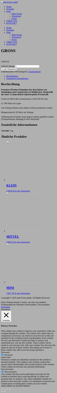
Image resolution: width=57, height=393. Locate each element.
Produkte (10, 9)
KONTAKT (11, 23)
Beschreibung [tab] (12, 76)
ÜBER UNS (11, 21)
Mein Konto (17, 14)
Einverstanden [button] (44, 305)
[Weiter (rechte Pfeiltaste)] (5, 391)
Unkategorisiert (34, 72)
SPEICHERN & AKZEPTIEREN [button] (15, 386)
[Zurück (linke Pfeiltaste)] (2, 391)
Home (9, 7)
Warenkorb (16, 16)
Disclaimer (5, 307)
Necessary (8, 355)
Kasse (14, 18)
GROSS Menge (7, 66)
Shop (8, 11)
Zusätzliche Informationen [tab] (17, 78)
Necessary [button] (5, 352)
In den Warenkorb (9, 69)
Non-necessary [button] (7, 369)
